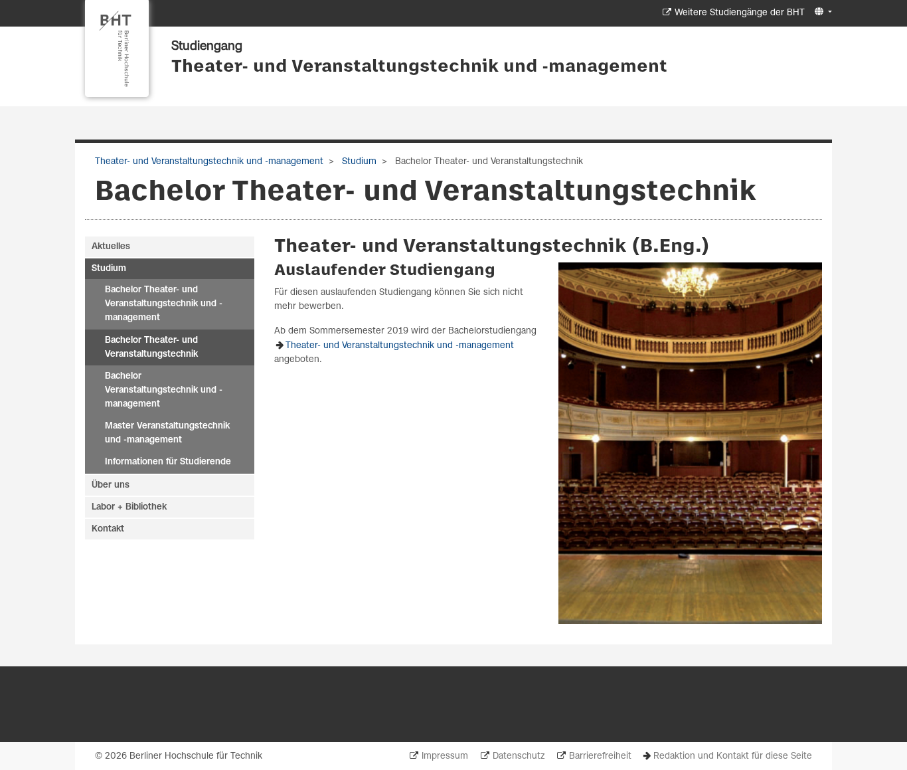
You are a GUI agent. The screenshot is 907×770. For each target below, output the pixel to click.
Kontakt (108, 529)
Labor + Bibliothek (129, 507)
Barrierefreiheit (600, 756)
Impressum (445, 756)
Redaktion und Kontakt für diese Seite (732, 756)
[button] (821, 12)
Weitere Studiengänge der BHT (740, 13)
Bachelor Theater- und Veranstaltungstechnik (151, 347)
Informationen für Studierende (168, 462)
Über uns (110, 485)
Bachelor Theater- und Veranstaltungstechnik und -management (163, 304)
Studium (357, 161)
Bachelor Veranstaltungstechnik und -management (163, 390)
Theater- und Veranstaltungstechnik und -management (419, 67)
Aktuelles (111, 246)
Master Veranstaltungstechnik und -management (167, 433)
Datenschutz (518, 756)
